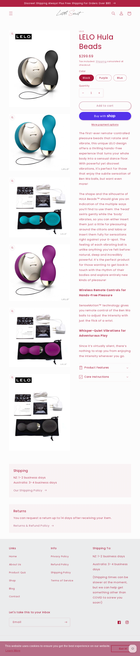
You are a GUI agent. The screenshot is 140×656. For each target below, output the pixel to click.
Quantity (84, 85)
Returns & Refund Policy (31, 526)
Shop (12, 580)
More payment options (105, 124)
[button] (11, 13)
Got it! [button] (123, 648)
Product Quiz (17, 572)
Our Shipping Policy (27, 490)
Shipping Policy (61, 572)
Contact (14, 596)
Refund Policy (60, 564)
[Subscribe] (66, 622)
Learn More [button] (12, 650)
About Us (15, 564)
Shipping (101, 61)
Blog (12, 588)
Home (13, 556)
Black (86, 78)
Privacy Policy (60, 556)
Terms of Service (62, 580)
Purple (103, 78)
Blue (120, 78)
